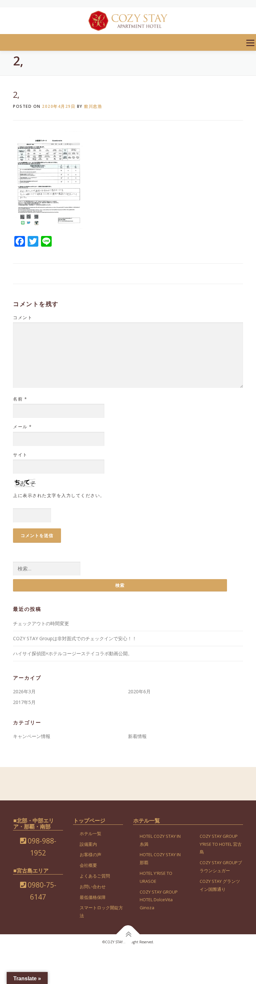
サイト (20, 455)
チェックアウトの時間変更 (41, 623)
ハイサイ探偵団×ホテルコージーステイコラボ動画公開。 (72, 653)
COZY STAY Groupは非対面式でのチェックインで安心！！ (75, 638)
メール (22, 427)
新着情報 (137, 736)
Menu (250, 43)
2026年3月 (24, 691)
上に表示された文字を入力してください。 (59, 495)
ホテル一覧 (90, 833)
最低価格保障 (93, 897)
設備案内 (88, 844)
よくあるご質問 (95, 876)
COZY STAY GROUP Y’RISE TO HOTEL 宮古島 (221, 844)
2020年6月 (139, 691)
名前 (20, 399)
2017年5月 (24, 702)
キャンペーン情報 (31, 736)
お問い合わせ (93, 887)
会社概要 (88, 865)
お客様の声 (90, 854)
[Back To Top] (128, 934)
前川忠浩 (93, 106)
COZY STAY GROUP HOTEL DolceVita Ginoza (159, 900)
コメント (22, 317)
